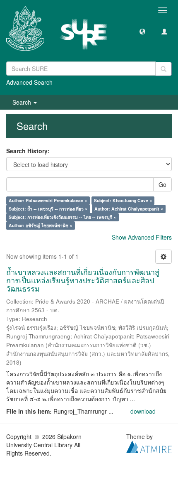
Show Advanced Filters (142, 237)
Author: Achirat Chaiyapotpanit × (128, 209)
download (143, 411)
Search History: (28, 151)
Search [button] (22, 102)
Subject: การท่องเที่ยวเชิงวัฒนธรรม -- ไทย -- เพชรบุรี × (62, 217)
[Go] (163, 69)
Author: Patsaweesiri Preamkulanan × (48, 200)
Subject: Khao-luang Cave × (123, 200)
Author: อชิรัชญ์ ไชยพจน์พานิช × (40, 225)
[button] (142, 31)
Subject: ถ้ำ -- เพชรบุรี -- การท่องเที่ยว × (48, 209)
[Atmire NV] (149, 446)
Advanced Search (29, 82)
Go (162, 184)
